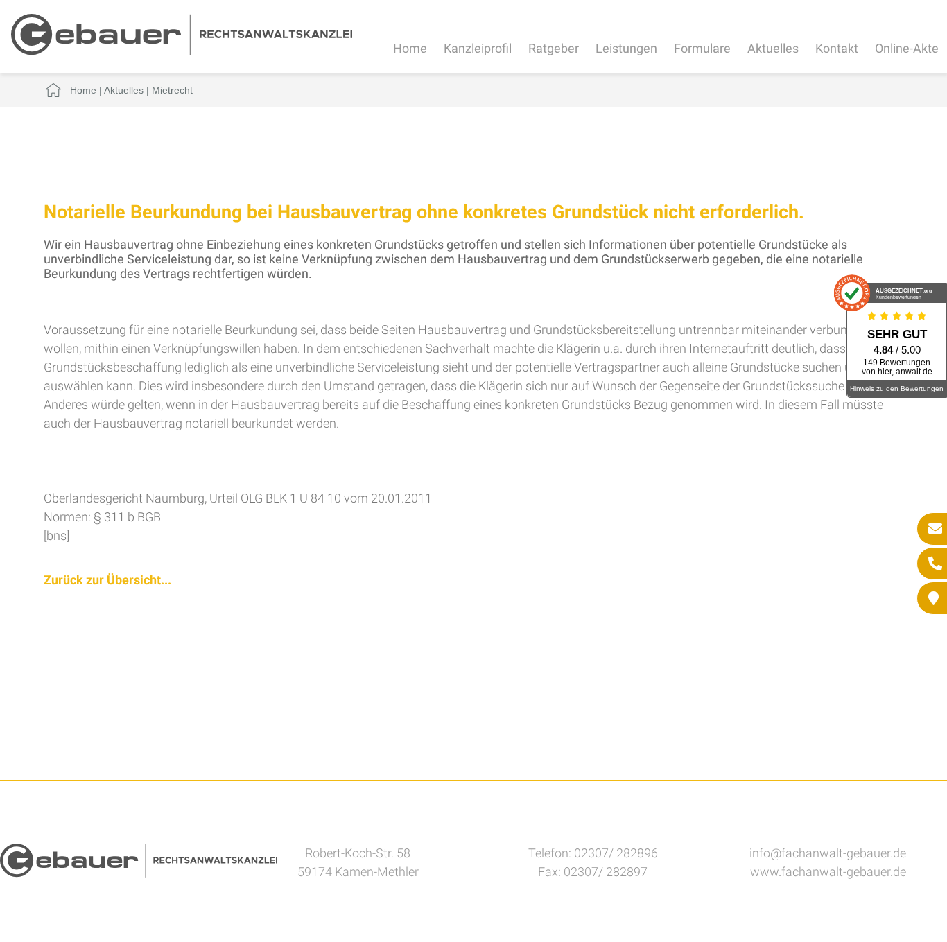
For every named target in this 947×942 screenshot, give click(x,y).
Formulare (702, 48)
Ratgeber (553, 48)
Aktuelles (773, 48)
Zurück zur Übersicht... (107, 580)
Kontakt (836, 48)
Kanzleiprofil (478, 48)
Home (410, 48)
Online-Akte (907, 48)
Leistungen (626, 48)
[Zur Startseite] (181, 51)
